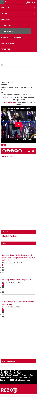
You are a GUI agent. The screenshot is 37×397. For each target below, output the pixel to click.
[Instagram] (12, 151)
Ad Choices (5, 385)
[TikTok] (20, 151)
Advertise (26, 377)
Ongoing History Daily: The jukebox (16, 280)
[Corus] (0, 382)
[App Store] (29, 151)
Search (5, 49)
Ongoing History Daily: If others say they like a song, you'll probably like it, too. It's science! (18, 257)
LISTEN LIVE (7, 156)
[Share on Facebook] (2, 145)
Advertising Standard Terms (11, 377)
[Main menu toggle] (2, 2)
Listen (31, 2)
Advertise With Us (11, 37)
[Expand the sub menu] (34, 7)
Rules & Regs (5, 375)
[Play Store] (33, 151)
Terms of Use (27, 375)
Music (4, 13)
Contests (6, 25)
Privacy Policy (16, 375)
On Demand (7, 43)
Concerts (7, 31)
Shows (5, 7)
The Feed (6, 19)
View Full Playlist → (10, 236)
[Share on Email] (5, 145)
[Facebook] (4, 151)
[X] (8, 151)
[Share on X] (3, 145)
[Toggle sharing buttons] (3, 265)
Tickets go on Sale (8, 102)
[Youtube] (16, 151)
